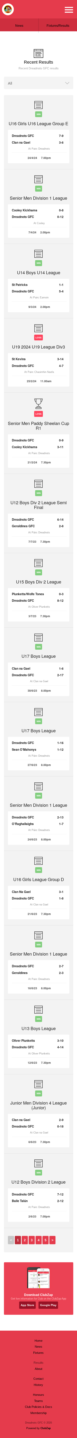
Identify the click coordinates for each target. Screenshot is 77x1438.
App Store (27, 1305)
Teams (38, 1401)
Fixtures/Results (58, 25)
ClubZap (45, 1428)
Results (38, 1362)
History (38, 1384)
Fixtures (38, 1352)
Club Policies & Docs (38, 1406)
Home (38, 1340)
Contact (38, 1378)
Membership (38, 1413)
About (38, 1368)
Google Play (48, 1305)
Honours (38, 1394)
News (19, 25)
